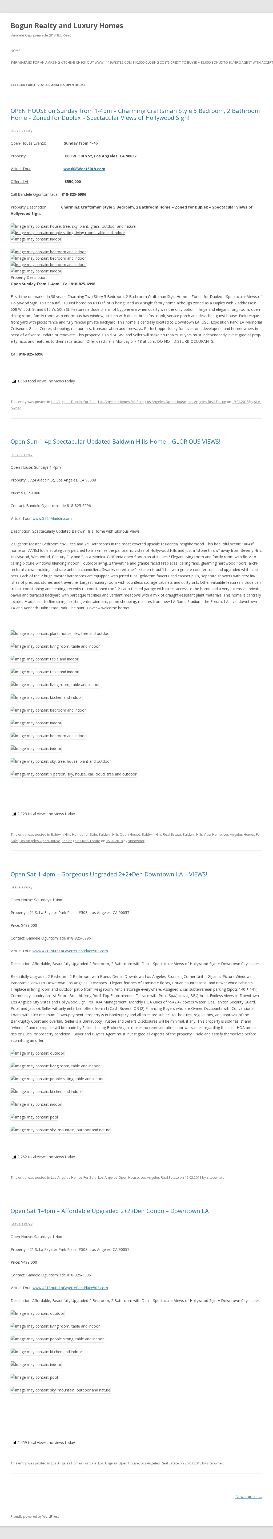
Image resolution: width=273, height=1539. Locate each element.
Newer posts (248, 1496)
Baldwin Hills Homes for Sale (74, 834)
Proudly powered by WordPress (35, 1516)
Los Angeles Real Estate (207, 401)
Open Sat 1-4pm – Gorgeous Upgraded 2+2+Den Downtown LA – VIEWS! (109, 874)
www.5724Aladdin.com (52, 518)
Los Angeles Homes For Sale (121, 401)
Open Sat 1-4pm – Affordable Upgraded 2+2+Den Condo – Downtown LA (110, 1211)
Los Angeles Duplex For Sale (74, 401)
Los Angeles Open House (165, 401)
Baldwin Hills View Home (202, 834)
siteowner (136, 840)
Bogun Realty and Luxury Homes (67, 25)
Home (15, 50)
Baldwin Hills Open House (119, 834)
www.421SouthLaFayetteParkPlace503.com (70, 950)
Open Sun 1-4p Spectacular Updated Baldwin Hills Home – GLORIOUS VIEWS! (115, 441)
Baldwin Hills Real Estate (161, 834)
